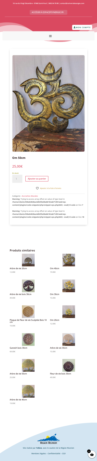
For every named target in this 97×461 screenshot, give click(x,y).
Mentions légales (38, 453)
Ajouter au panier (37, 178)
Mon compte (83, 27)
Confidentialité (54, 453)
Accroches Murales (30, 196)
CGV (64, 453)
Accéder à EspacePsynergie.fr (48, 12)
